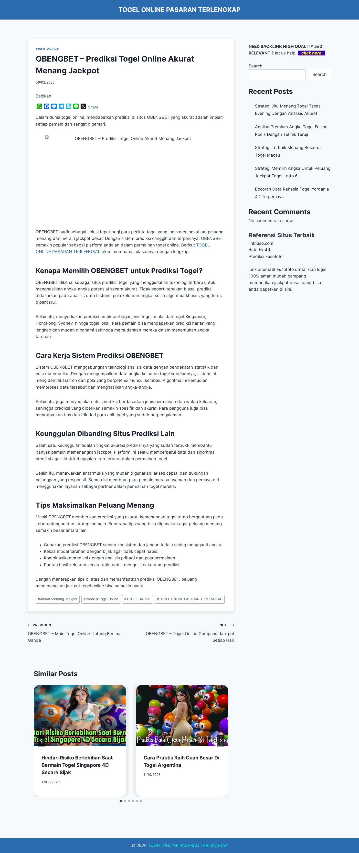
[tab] (121, 801)
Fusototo (285, 269)
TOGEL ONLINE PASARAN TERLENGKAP (189, 599)
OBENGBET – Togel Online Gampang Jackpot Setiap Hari (190, 633)
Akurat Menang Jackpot (57, 599)
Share (93, 107)
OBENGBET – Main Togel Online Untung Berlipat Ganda (75, 633)
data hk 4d (259, 249)
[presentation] (80, 715)
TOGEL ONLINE (47, 49)
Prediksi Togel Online (101, 599)
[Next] (220, 740)
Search (255, 66)
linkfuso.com (261, 243)
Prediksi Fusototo (266, 256)
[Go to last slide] (41, 740)
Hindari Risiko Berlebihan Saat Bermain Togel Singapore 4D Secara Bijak (77, 765)
